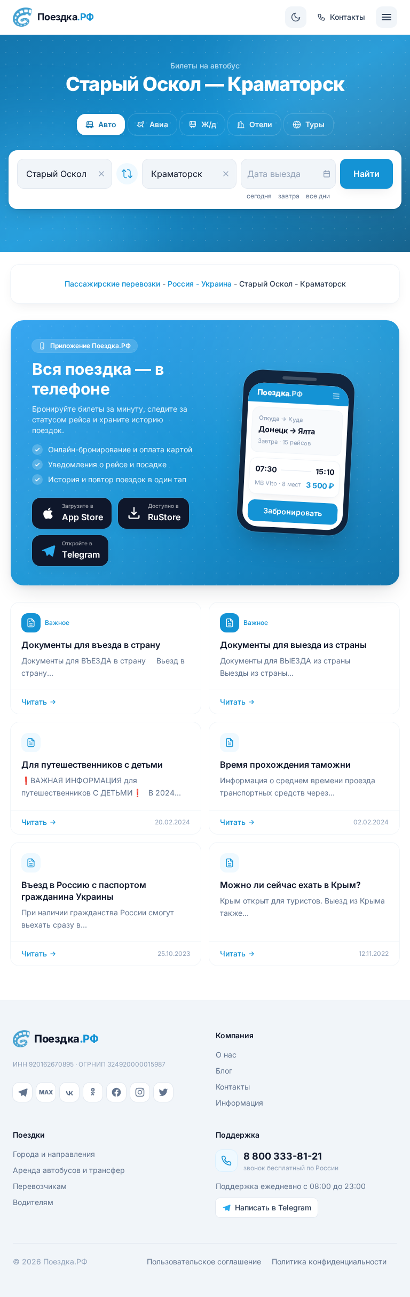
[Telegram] (22, 1092)
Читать (34, 701)
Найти (366, 173)
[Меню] (386, 17)
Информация (239, 1102)
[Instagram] (139, 1092)
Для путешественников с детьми (92, 764)
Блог (224, 1070)
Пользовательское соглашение (204, 1261)
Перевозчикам (40, 1186)
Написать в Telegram (273, 1207)
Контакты (233, 1086)
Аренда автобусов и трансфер (69, 1170)
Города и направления (54, 1154)
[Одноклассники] (92, 1092)
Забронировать (292, 512)
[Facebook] (116, 1092)
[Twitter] (163, 1092)
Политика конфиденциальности (329, 1261)
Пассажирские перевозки (112, 283)
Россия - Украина (200, 283)
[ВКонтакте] (69, 1092)
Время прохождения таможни (285, 764)
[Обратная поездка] (127, 173)
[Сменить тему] (295, 17)
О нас (226, 1054)
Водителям (33, 1202)
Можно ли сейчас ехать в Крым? (290, 884)
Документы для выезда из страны (293, 644)
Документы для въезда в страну (90, 644)
